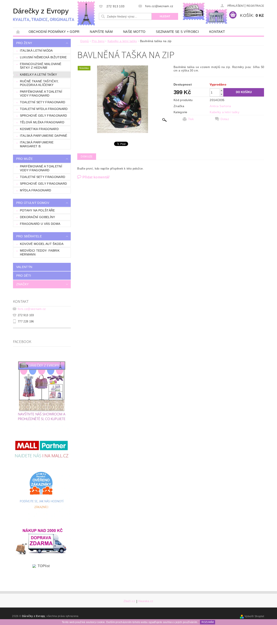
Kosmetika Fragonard (39, 129)
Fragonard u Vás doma (40, 223)
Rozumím (207, 622)
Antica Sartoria (220, 106)
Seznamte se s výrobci (177, 31)
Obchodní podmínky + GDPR (54, 31)
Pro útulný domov (32, 203)
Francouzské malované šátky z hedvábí (40, 66)
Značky (22, 284)
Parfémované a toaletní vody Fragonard (41, 93)
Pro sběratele (29, 236)
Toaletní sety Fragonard (42, 102)
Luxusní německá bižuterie (43, 57)
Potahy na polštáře (37, 210)
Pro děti (23, 275)
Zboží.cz (129, 601)
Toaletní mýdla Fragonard (44, 109)
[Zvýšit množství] (221, 90)
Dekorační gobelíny (37, 217)
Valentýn (24, 267)
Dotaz (225, 119)
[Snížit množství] (221, 94)
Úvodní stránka (18, 31)
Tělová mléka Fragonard (42, 122)
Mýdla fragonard (35, 190)
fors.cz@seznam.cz (32, 309)
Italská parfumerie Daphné (43, 135)
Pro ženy (24, 43)
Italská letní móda (36, 50)
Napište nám (101, 31)
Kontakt (217, 31)
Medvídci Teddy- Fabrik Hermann (40, 252)
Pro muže (24, 158)
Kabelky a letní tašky (38, 74)
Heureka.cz (145, 601)
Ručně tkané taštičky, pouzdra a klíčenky (39, 83)
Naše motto (134, 31)
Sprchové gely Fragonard (43, 115)
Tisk (191, 119)
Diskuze (86, 156)
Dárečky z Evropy (41, 11)
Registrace (255, 5)
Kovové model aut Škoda (41, 244)
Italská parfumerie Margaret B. (37, 144)
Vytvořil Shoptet (254, 616)
